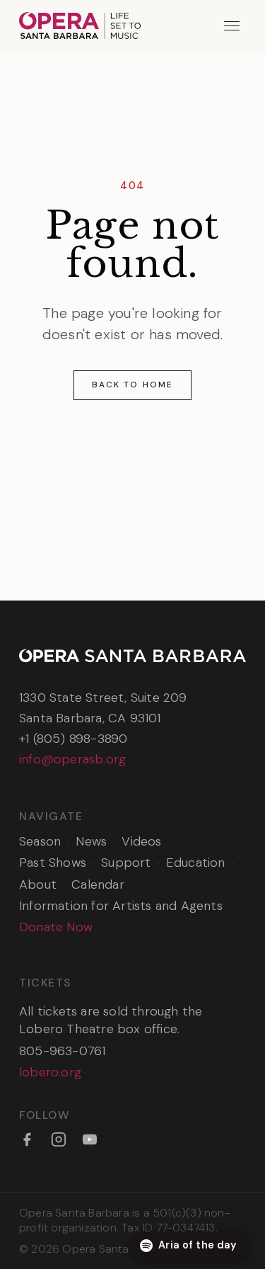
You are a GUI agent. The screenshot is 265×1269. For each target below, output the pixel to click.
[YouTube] (90, 1139)
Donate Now (56, 926)
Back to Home (132, 384)
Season (40, 841)
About (38, 884)
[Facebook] (27, 1139)
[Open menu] (232, 26)
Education (195, 862)
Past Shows (52, 862)
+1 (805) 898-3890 (73, 738)
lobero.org (50, 1072)
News (91, 841)
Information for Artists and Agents (121, 905)
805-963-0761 (62, 1050)
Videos (141, 841)
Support (126, 862)
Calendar (97, 884)
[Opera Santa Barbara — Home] (80, 25)
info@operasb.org (72, 759)
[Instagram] (58, 1139)
